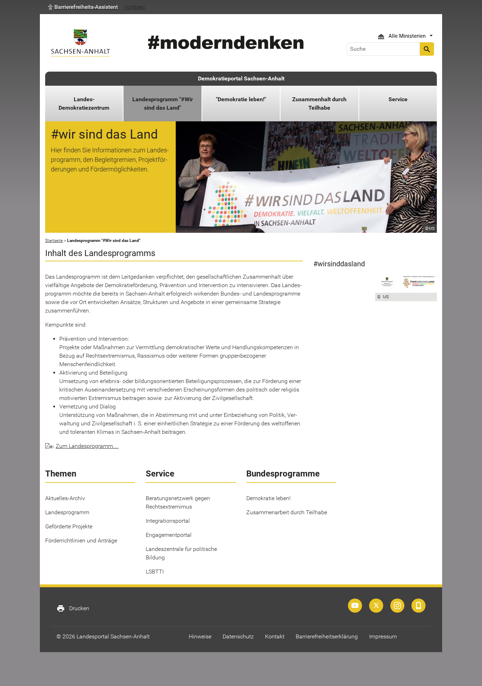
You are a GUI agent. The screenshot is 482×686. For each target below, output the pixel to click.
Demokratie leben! (268, 498)
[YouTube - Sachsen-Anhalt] (355, 606)
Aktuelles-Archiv (65, 498)
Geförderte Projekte (68, 526)
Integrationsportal (168, 520)
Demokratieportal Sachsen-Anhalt (241, 78)
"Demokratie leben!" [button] (241, 99)
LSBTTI (155, 571)
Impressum (383, 636)
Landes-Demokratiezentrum (84, 103)
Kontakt (274, 636)
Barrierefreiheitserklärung (327, 636)
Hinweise (200, 636)
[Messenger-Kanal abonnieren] (418, 606)
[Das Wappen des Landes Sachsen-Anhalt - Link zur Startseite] (80, 43)
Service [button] (398, 99)
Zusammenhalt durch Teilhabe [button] (319, 103)
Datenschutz (238, 636)
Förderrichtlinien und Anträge (81, 540)
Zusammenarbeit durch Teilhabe (286, 512)
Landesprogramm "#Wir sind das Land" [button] (162, 103)
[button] (83, 7)
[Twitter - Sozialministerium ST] (376, 606)
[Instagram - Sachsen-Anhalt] (397, 606)
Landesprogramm (67, 512)
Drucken (72, 608)
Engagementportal (169, 535)
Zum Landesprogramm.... (87, 446)
